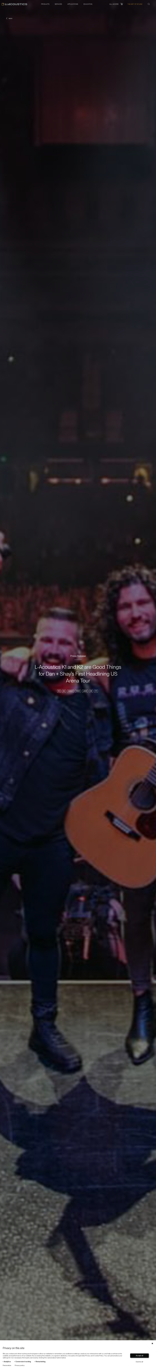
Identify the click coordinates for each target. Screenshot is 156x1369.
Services (58, 4)
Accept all (139, 1356)
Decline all (139, 1362)
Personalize (7, 1365)
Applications (72, 4)
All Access (113, 4)
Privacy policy (20, 1365)
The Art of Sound (134, 4)
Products (45, 4)
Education (87, 4)
